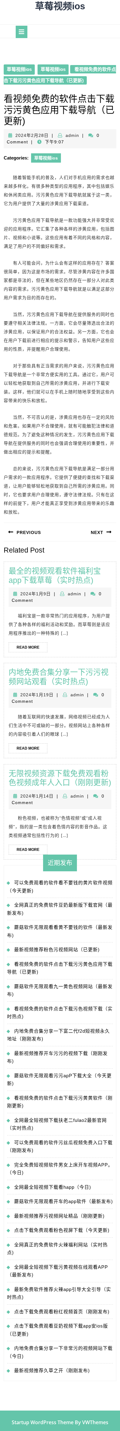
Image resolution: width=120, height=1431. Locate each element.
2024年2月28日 (32, 135)
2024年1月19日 (37, 694)
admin (72, 135)
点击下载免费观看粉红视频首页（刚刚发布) (62, 1311)
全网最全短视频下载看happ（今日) (52, 1187)
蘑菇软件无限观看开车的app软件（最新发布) (63, 1201)
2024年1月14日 (37, 796)
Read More (32, 648)
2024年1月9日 (35, 593)
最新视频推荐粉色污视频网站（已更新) (57, 949)
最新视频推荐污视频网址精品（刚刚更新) (59, 1216)
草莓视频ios (60, 6)
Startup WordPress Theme (43, 1422)
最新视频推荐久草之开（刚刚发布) (52, 1370)
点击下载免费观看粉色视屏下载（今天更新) (62, 1230)
